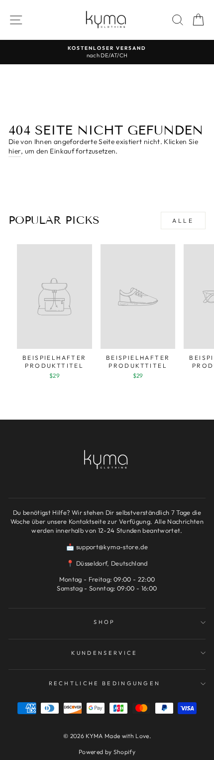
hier (14, 151)
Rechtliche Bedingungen (105, 683)
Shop (104, 621)
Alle (183, 220)
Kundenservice (104, 652)
